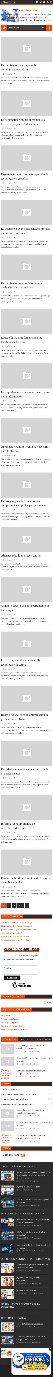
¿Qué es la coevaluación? (11, 933)
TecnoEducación (26, 9)
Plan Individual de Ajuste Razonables (16, 926)
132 (20, 905)
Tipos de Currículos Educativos (29, 1324)
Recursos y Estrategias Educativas (19, 1094)
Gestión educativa (11, 1089)
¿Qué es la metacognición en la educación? (19, 929)
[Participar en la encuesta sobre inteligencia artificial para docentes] (31, 1361)
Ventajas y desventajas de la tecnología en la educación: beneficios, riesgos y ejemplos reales (33, 1175)
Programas (5, 1015)
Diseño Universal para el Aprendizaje (16, 922)
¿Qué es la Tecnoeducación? (28, 1187)
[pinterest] (47, 2)
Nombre (7, 968)
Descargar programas (10, 1022)
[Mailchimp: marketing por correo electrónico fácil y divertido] (21, 987)
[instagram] (51, 2)
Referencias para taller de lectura (14, 1029)
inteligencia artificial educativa (19, 1104)
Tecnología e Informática (15, 1099)
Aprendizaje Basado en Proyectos (15, 940)
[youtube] (44, 2)
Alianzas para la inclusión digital (21, 555)
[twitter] (40, 2)
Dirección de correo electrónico (19, 959)
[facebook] (37, 2)
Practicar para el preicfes (11, 1026)
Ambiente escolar (11, 1155)
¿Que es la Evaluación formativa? (15, 936)
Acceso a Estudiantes (9, 1019)
